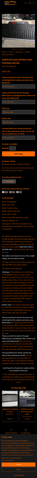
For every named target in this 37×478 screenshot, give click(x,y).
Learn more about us (8, 460)
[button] (9, 3)
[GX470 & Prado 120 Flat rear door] (10, 399)
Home (4, 52)
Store (11, 52)
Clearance (18, 52)
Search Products (11, 433)
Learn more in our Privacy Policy (11, 458)
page (6, 252)
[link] (18, 474)
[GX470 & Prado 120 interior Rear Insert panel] (27, 399)
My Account (26, 433)
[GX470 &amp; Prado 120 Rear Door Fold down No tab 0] (18, 31)
